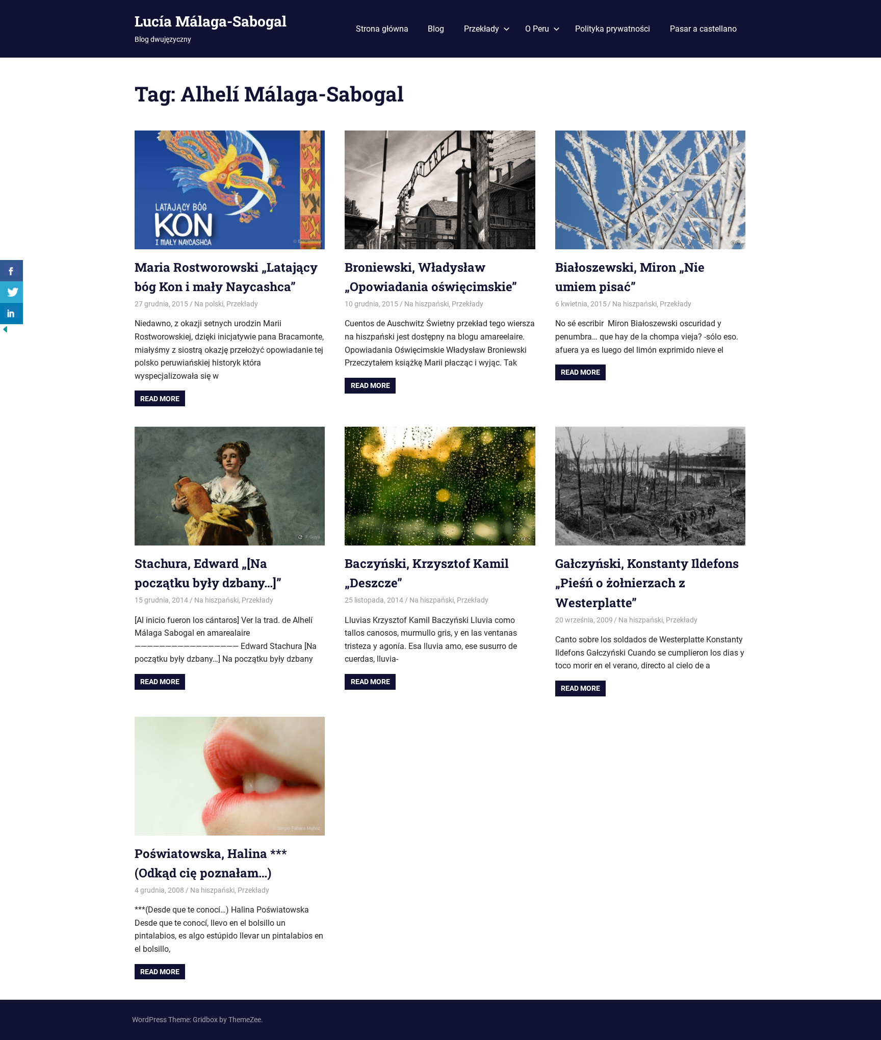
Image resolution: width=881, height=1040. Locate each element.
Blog (436, 29)
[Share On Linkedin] (11, 313)
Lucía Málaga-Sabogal (211, 21)
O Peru (537, 29)
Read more (159, 399)
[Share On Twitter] (11, 292)
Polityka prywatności (612, 29)
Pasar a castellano (703, 29)
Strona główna (382, 29)
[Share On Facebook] (11, 270)
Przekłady (481, 29)
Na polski (208, 304)
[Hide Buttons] (5, 331)
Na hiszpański (426, 304)
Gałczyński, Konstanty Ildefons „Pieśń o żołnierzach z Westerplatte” (647, 583)
